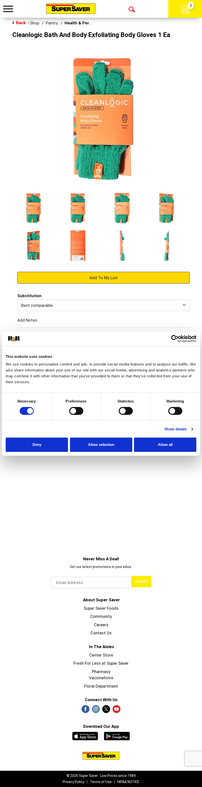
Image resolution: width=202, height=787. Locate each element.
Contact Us (101, 632)
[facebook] (85, 710)
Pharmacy (101, 671)
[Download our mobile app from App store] (85, 735)
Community (101, 616)
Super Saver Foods (101, 608)
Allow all (165, 444)
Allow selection (101, 444)
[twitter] (106, 710)
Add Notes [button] (27, 320)
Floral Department (101, 686)
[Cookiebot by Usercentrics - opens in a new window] (174, 338)
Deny (37, 444)
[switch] (76, 411)
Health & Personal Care (87, 22)
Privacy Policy (73, 782)
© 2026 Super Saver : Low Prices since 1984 (101, 776)
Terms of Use (101, 782)
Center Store (101, 655)
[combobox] (103, 305)
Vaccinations (101, 677)
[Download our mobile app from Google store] (117, 735)
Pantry (52, 22)
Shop (34, 22)
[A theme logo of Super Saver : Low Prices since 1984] (70, 8)
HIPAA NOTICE (128, 782)
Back (20, 22)
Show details (175, 429)
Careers (101, 624)
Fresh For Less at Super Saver (101, 663)
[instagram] (96, 710)
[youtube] (116, 710)
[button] (33, 208)
